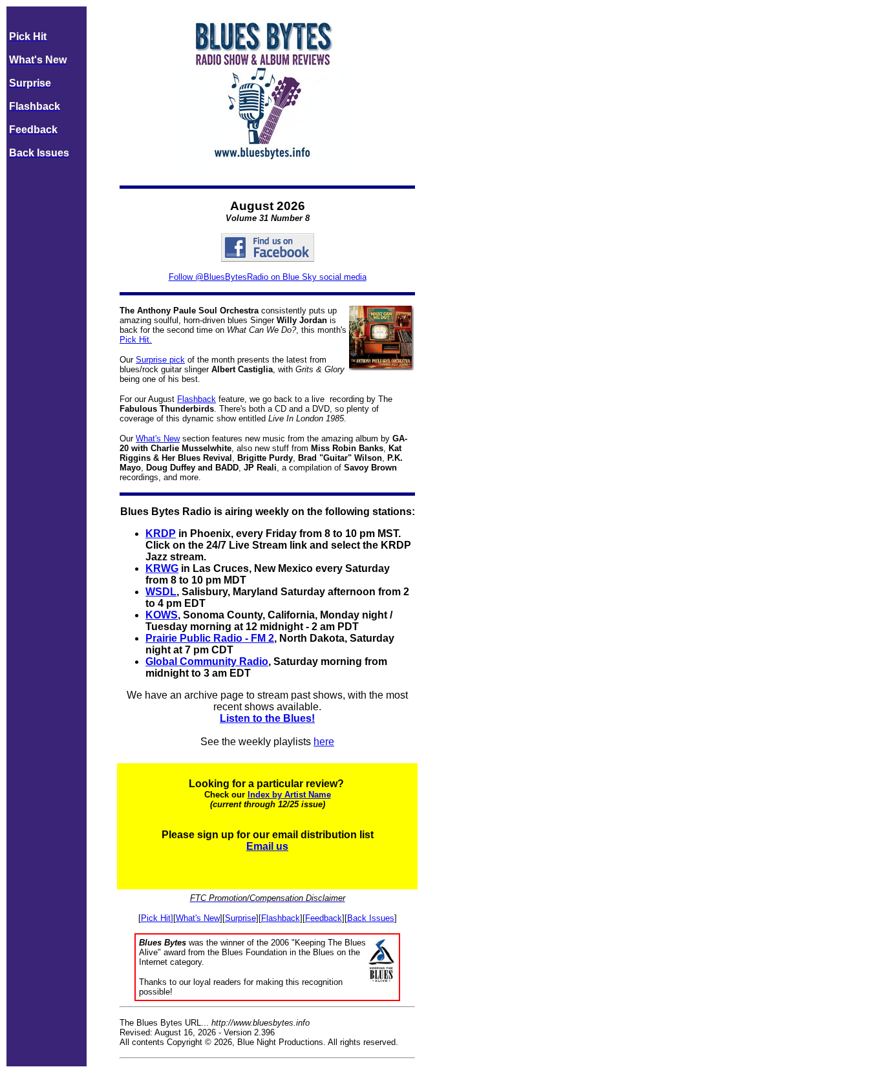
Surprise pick (160, 360)
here (324, 741)
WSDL (160, 591)
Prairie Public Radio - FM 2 (209, 638)
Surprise (240, 918)
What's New (158, 438)
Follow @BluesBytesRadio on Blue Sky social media (268, 277)
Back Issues (370, 918)
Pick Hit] (157, 918)
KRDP (160, 533)
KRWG (161, 568)
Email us (267, 846)
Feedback (323, 918)
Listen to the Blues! (267, 718)
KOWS (161, 614)
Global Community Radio (206, 661)
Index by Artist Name (289, 794)
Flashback (196, 399)
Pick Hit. (136, 339)
